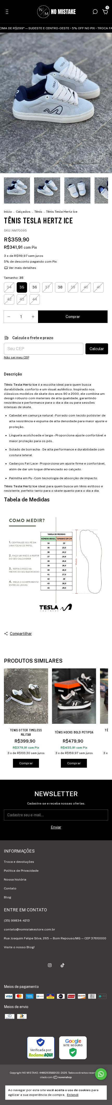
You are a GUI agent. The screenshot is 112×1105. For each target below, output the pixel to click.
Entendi (72, 1095)
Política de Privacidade (21, 870)
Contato (10, 888)
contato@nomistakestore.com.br (29, 929)
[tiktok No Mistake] (62, 965)
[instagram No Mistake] (50, 965)
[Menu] (8, 12)
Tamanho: (13, 278)
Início (8, 211)
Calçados (23, 211)
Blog (7, 897)
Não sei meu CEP (16, 357)
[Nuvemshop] (56, 1078)
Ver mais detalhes (22, 268)
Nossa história (15, 879)
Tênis (38, 211)
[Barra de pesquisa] (95, 12)
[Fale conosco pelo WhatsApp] (101, 1074)
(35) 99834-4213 (17, 920)
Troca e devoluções (19, 862)
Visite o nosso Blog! (19, 947)
